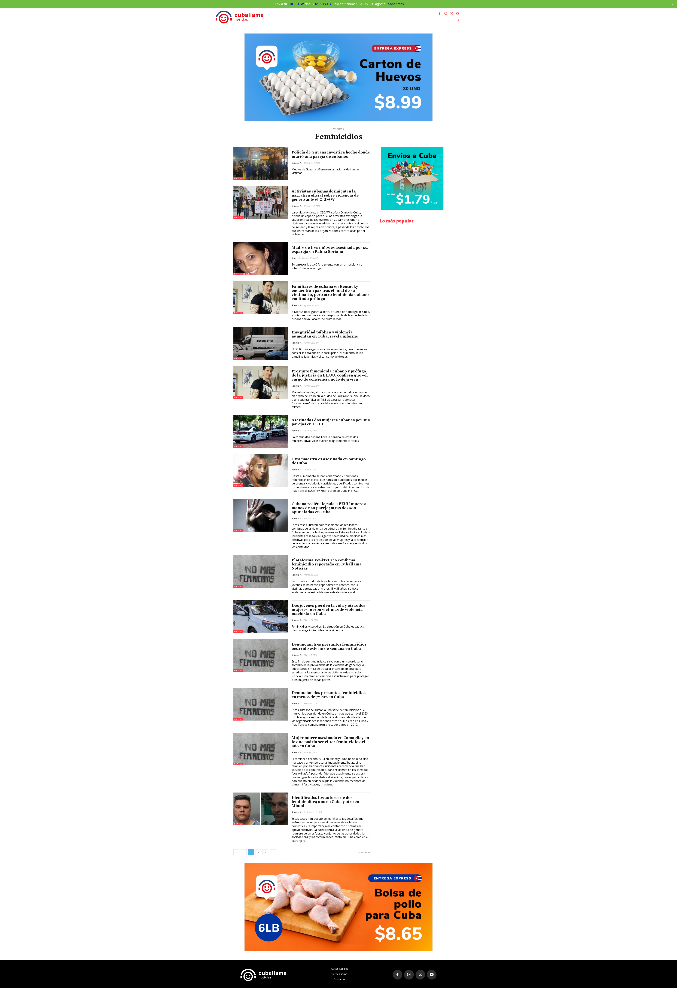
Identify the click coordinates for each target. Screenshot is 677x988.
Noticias (238, 178)
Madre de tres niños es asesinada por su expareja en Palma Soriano (330, 249)
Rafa (294, 258)
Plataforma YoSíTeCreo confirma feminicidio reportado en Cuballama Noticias (327, 564)
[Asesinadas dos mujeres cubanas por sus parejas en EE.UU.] (260, 431)
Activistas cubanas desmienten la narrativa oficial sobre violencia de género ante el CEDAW (325, 195)
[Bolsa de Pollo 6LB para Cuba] (338, 907)
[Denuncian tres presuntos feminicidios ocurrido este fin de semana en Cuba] (260, 655)
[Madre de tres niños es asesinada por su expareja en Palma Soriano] (260, 258)
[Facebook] (440, 13)
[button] (458, 20)
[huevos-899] (338, 77)
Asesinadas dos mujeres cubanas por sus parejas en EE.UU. (331, 422)
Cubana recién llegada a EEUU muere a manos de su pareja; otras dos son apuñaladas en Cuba (329, 508)
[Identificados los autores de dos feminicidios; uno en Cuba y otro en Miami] (260, 809)
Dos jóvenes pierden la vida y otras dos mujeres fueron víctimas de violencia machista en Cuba (328, 609)
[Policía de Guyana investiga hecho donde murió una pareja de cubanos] (260, 163)
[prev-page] (236, 852)
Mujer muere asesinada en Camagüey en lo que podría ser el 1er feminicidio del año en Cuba (330, 742)
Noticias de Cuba (242, 274)
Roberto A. (296, 162)
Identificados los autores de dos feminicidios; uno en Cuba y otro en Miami (325, 802)
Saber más (396, 4)
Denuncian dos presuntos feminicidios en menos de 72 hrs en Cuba (328, 695)
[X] (452, 13)
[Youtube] (458, 13)
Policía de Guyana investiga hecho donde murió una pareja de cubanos (331, 154)
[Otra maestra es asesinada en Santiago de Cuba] (260, 470)
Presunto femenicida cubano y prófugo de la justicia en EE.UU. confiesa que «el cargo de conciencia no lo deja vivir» (330, 375)
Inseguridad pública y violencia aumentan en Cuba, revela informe (325, 334)
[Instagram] (446, 13)
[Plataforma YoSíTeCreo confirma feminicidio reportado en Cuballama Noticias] (260, 571)
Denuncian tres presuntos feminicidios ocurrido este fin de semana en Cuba (329, 646)
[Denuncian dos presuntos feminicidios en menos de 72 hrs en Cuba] (260, 704)
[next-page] (273, 852)
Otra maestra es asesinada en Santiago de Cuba (329, 461)
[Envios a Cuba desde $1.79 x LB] (412, 178)
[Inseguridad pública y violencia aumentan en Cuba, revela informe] (260, 343)
